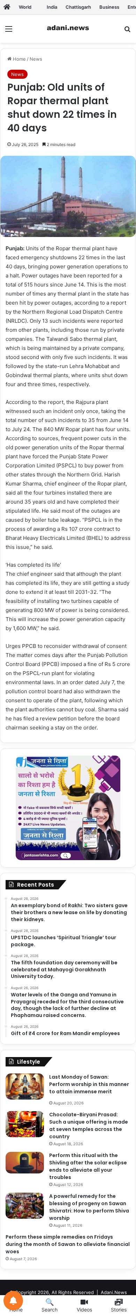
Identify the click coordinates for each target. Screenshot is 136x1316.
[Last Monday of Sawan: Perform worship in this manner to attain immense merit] (25, 1086)
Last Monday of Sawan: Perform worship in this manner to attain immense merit (89, 1084)
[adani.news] (68, 29)
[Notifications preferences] (13, 1300)
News (36, 59)
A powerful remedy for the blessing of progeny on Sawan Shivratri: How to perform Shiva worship (89, 1207)
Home (19, 59)
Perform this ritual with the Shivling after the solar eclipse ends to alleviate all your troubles (88, 1166)
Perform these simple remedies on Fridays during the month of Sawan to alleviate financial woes (68, 1244)
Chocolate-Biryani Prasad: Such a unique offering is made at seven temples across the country (88, 1125)
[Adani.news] (6, 7)
